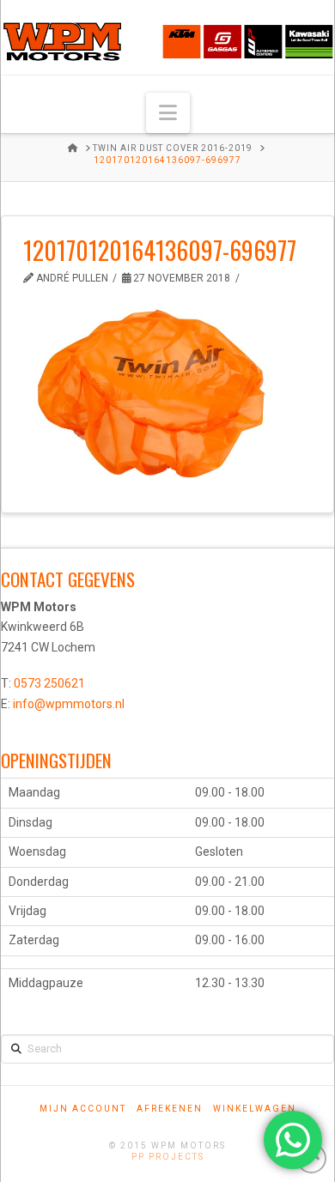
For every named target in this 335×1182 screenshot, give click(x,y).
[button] (168, 113)
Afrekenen (170, 1108)
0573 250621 (49, 683)
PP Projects (167, 1156)
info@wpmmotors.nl (69, 704)
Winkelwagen (254, 1108)
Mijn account (83, 1108)
